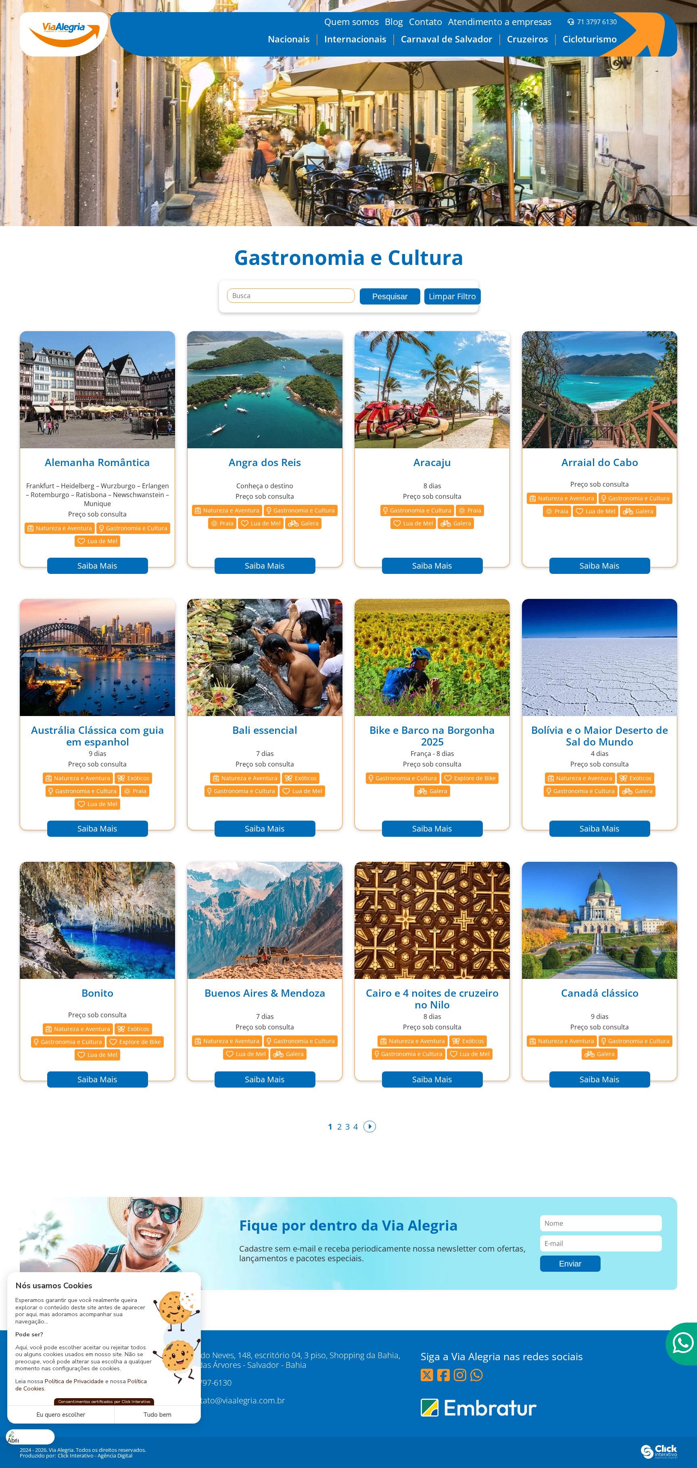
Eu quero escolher (60, 1415)
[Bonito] (97, 920)
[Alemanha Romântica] (97, 389)
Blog (394, 21)
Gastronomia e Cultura (136, 528)
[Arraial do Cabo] (599, 389)
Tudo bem (157, 1415)
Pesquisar (390, 296)
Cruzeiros (527, 39)
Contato (425, 21)
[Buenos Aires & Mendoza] (264, 920)
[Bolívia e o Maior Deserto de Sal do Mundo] (599, 657)
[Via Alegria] (64, 34)
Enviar (570, 1263)
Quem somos (351, 21)
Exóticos (138, 778)
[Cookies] (30, 1436)
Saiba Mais (97, 565)
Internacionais (355, 39)
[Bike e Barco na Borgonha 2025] (432, 657)
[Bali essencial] (264, 657)
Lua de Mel (102, 541)
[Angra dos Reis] (264, 389)
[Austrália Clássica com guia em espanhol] (97, 657)
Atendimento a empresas (499, 21)
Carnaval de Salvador (446, 39)
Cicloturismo (590, 39)
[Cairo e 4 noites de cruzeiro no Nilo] (432, 920)
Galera (310, 523)
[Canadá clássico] (599, 920)
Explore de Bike (475, 778)
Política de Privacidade (74, 1381)
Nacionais (289, 39)
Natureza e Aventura (64, 528)
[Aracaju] (432, 389)
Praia (227, 523)
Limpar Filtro (452, 296)
